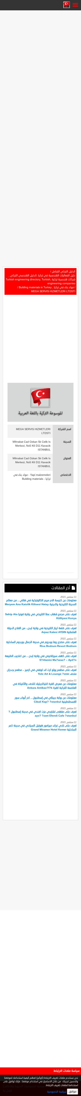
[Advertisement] (40, 52)
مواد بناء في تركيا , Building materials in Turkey (46, 287)
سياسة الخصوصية (56, 1092)
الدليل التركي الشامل (63, 271)
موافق (72, 1091)
